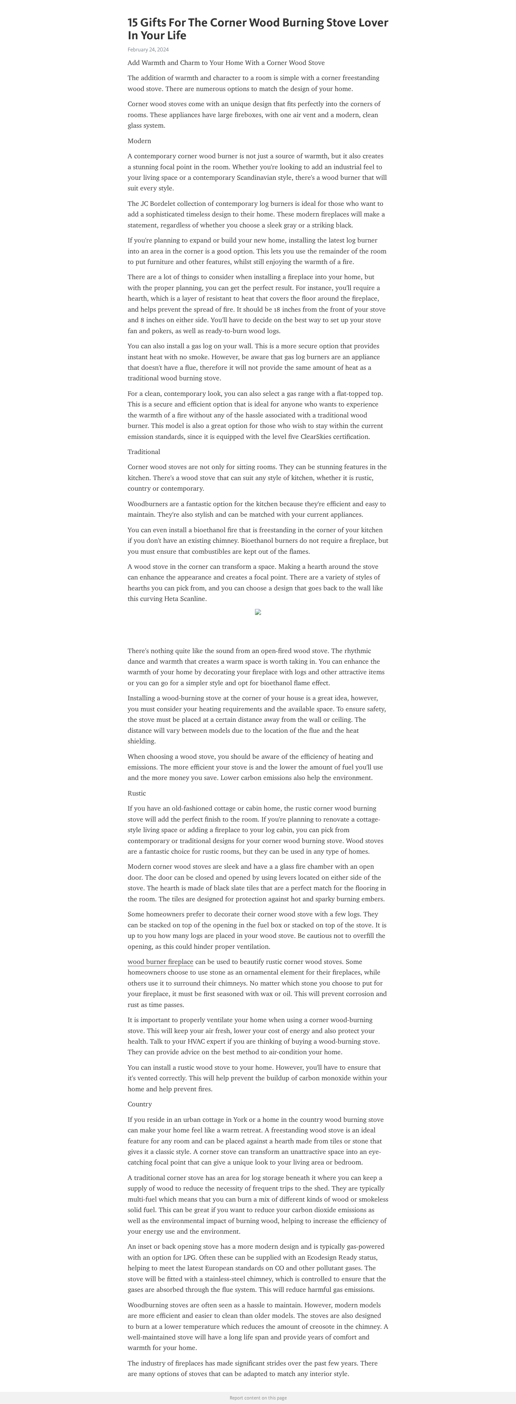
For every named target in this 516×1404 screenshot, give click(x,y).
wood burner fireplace (160, 962)
